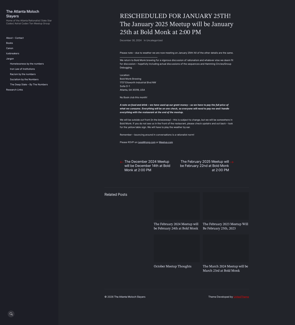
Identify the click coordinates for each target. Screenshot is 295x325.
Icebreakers (12, 53)
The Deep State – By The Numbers (29, 84)
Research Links (14, 89)
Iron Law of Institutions (22, 68)
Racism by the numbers (23, 74)
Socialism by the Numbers (24, 79)
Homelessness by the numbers (27, 63)
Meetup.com (166, 142)
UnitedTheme (241, 296)
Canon (9, 48)
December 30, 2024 (131, 40)
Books (9, 42)
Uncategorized (154, 40)
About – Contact (15, 37)
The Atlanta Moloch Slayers (129, 296)
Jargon (10, 58)
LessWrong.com (146, 142)
